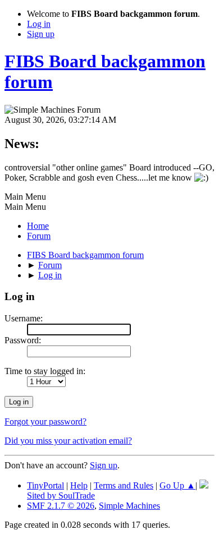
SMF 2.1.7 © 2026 (60, 505)
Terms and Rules (123, 485)
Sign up (103, 465)
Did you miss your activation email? (68, 440)
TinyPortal (45, 485)
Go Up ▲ (177, 485)
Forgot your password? (45, 421)
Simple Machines (129, 505)
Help (79, 485)
